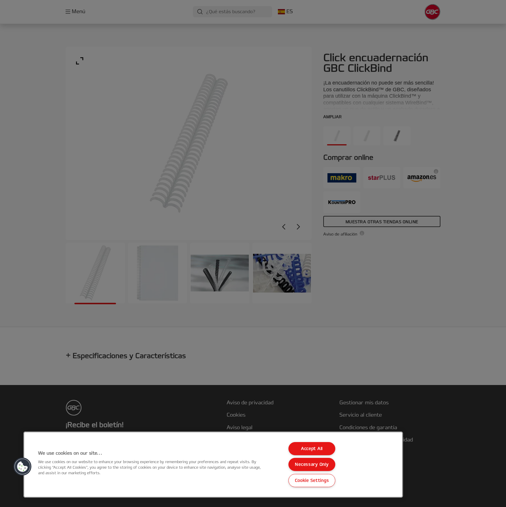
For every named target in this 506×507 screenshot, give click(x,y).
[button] (22, 466)
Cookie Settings (312, 480)
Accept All (312, 448)
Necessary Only (312, 464)
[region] (213, 465)
